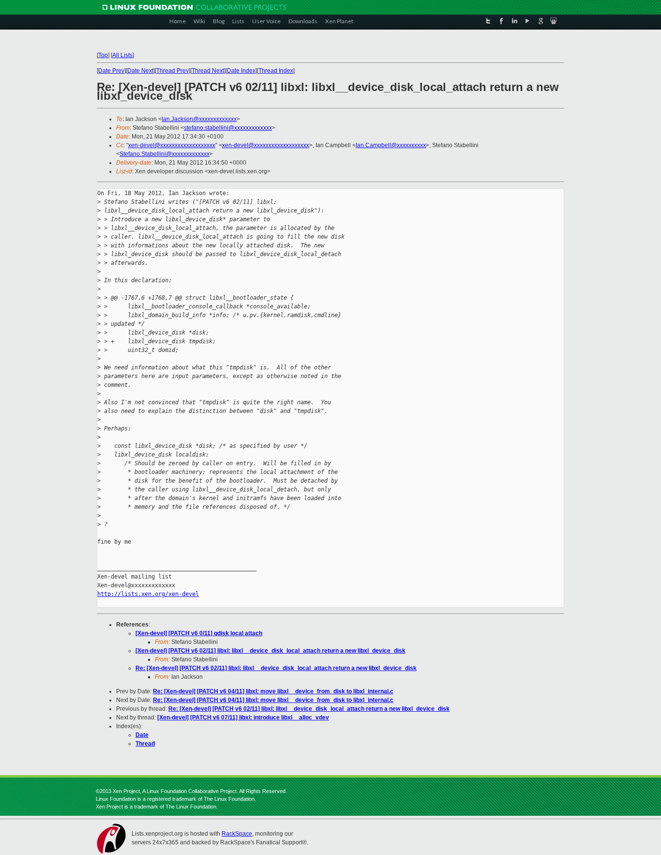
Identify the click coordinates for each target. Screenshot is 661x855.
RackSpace (237, 833)
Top (103, 55)
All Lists (122, 55)
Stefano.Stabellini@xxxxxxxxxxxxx (165, 154)
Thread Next (208, 70)
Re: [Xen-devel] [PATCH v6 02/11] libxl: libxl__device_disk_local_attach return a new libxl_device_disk (276, 668)
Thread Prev (172, 70)
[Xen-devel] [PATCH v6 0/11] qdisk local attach (198, 633)
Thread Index (275, 70)
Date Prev (111, 70)
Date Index (241, 70)
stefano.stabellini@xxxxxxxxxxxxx (228, 127)
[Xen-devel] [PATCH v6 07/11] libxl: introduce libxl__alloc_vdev (243, 717)
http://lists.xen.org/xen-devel (148, 594)
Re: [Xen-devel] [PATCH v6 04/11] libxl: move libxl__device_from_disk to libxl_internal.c (273, 691)
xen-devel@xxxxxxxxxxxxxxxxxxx (171, 145)
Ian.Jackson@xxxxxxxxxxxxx (199, 119)
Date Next (140, 70)
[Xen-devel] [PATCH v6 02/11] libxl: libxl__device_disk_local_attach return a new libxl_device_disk (270, 650)
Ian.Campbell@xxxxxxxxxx (391, 145)
